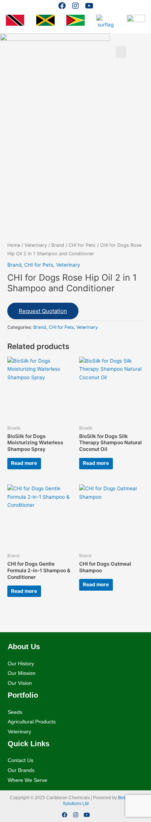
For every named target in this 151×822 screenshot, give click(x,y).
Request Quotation (43, 310)
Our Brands (21, 770)
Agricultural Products (32, 722)
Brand (57, 245)
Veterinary (36, 245)
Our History (21, 663)
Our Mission (22, 673)
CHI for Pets (82, 245)
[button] (121, 52)
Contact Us (20, 760)
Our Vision (20, 683)
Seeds (15, 712)
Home (13, 245)
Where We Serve (27, 780)
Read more (24, 463)
